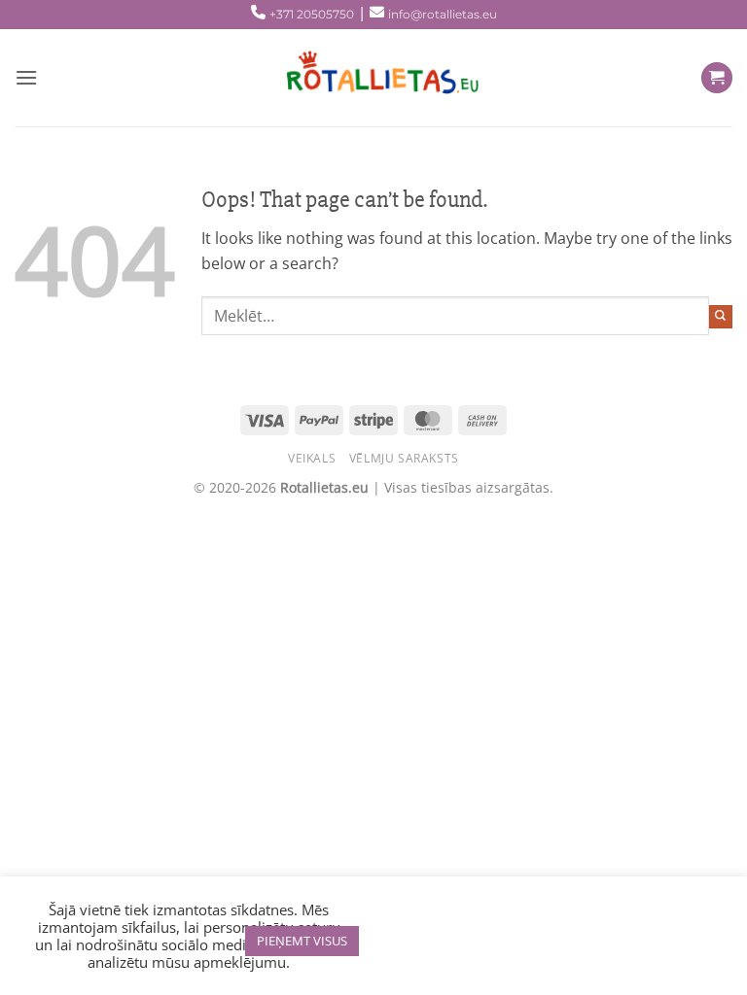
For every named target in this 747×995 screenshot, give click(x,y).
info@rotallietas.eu (442, 14)
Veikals (312, 458)
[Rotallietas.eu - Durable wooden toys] (373, 77)
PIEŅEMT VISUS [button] (302, 940)
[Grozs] (716, 78)
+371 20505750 (311, 14)
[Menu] (26, 77)
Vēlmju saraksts (404, 458)
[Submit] (720, 316)
